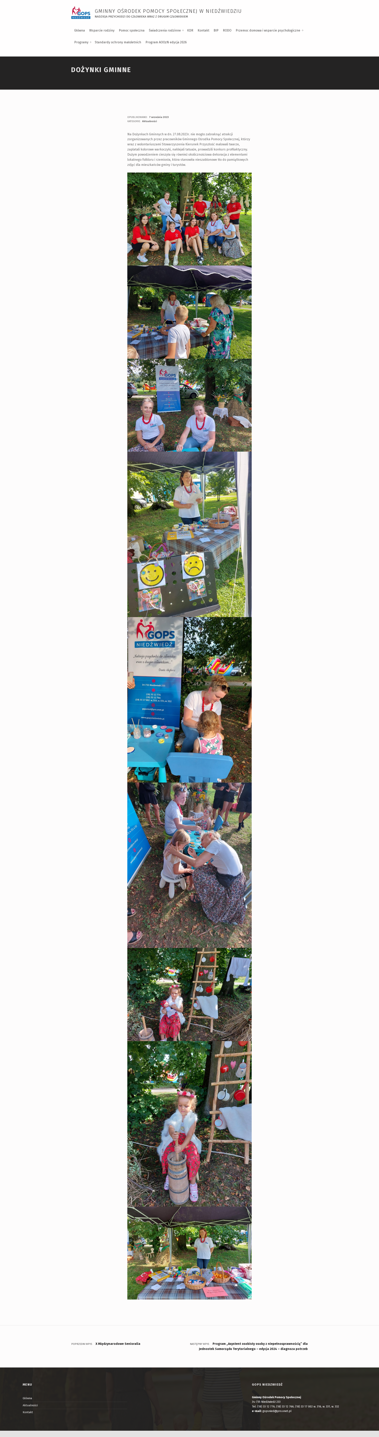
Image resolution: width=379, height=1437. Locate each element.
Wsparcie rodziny (101, 30)
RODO (227, 30)
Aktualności (149, 121)
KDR (190, 30)
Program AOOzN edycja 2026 (166, 42)
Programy (81, 42)
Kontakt (203, 30)
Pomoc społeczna (131, 30)
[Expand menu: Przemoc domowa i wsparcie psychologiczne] (303, 30)
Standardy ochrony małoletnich (118, 42)
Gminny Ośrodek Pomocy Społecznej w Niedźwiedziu (168, 11)
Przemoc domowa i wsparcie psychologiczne (268, 30)
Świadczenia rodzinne (165, 30)
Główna (79, 30)
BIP (216, 30)
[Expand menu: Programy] (91, 42)
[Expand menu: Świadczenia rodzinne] (183, 30)
